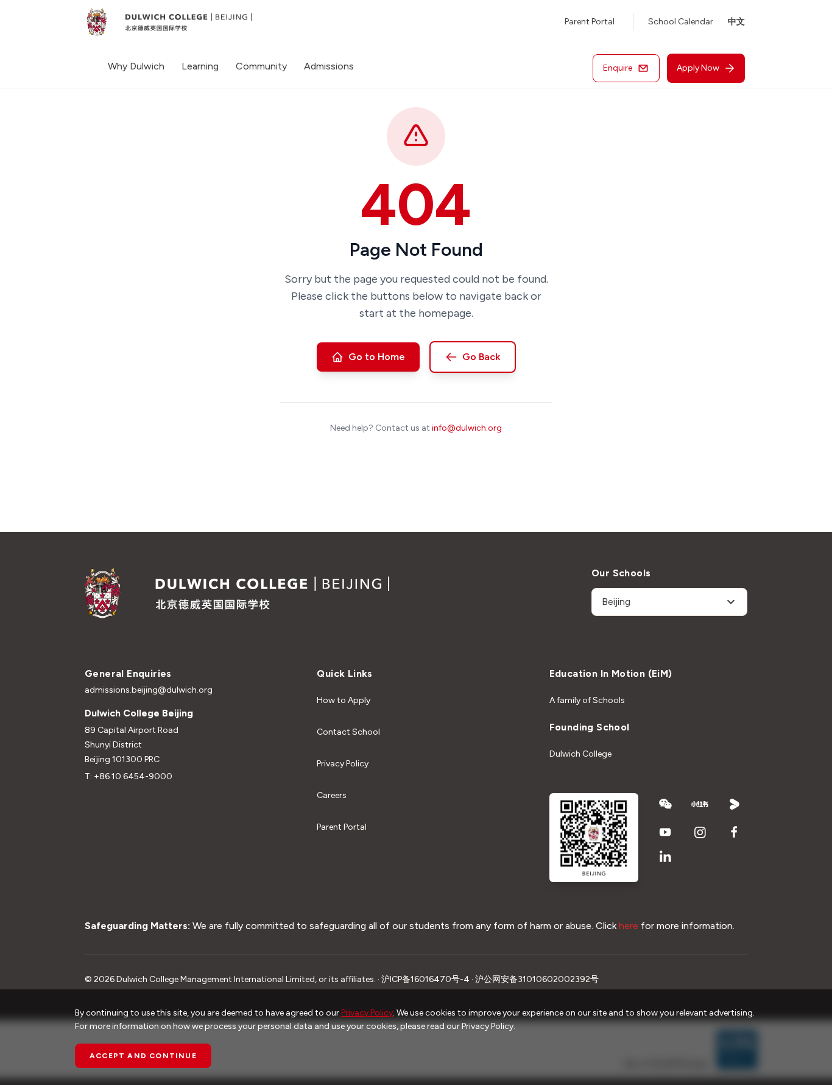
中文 (736, 21)
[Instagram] (700, 832)
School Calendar (680, 21)
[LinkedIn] (665, 856)
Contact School (348, 732)
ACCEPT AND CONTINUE (143, 1055)
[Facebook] (734, 832)
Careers (332, 795)
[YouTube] (665, 832)
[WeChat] (665, 804)
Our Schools (620, 573)
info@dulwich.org (467, 428)
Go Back (481, 356)
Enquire (617, 68)
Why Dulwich (136, 66)
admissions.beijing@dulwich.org (149, 690)
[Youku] (734, 804)
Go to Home (376, 356)
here (628, 925)
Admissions (329, 66)
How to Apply (343, 700)
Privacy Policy (342, 763)
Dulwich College (580, 754)
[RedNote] (700, 804)
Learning (200, 66)
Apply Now (698, 68)
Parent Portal (590, 21)
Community (261, 66)
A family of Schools (587, 700)
